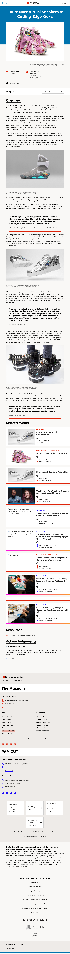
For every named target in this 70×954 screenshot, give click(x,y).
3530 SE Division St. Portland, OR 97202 (17, 780)
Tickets (4, 3)
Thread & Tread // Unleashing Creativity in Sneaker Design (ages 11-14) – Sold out (52, 536)
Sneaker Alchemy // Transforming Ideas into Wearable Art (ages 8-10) (51, 581)
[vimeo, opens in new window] (15, 793)
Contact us (43, 836)
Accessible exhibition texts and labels (22, 636)
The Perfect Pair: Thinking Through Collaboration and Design (52, 492)
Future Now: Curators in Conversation (47, 433)
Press (54, 831)
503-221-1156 (9, 770)
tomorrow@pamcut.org (12, 783)
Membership (46, 831)
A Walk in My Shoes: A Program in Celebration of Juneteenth (51, 559)
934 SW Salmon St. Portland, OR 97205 (17, 764)
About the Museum (20, 831)
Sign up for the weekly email (13, 680)
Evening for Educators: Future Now (52, 472)
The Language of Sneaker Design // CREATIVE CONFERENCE (52, 514)
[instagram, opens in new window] (11, 744)
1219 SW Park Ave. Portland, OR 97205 (16, 700)
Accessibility (14, 83)
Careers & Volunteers (30, 836)
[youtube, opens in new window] (15, 744)
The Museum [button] (13, 688)
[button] (35, 169)
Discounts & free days (43, 730)
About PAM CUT (34, 831)
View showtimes (10, 786)
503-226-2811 (9, 707)
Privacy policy (10, 948)
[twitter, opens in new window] (3, 744)
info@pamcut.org (10, 767)
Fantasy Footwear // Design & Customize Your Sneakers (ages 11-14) (52, 610)
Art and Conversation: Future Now (51, 453)
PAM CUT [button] (10, 751)
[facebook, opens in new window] (7, 744)
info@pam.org (9, 703)
